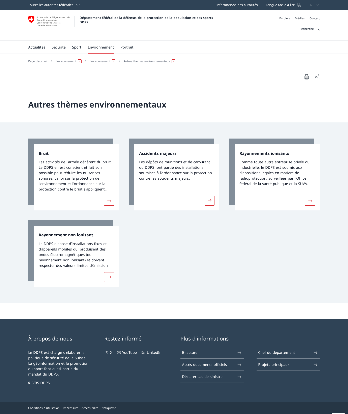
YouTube (129, 352)
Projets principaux (274, 364)
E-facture (189, 352)
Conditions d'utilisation (44, 408)
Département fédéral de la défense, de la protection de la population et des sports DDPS (147, 20)
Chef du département (276, 352)
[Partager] (317, 77)
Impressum (70, 408)
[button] (37, 47)
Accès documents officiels (204, 364)
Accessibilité (90, 408)
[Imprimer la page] (306, 77)
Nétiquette (109, 408)
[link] (73, 175)
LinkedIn (154, 352)
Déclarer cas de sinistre (202, 376)
